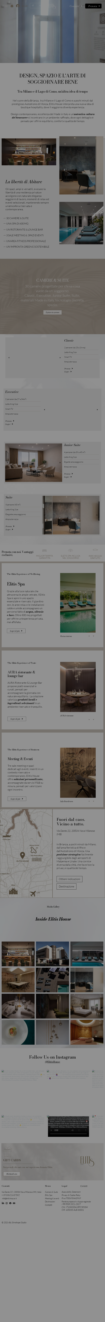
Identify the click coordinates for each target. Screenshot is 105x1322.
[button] (81, 644)
